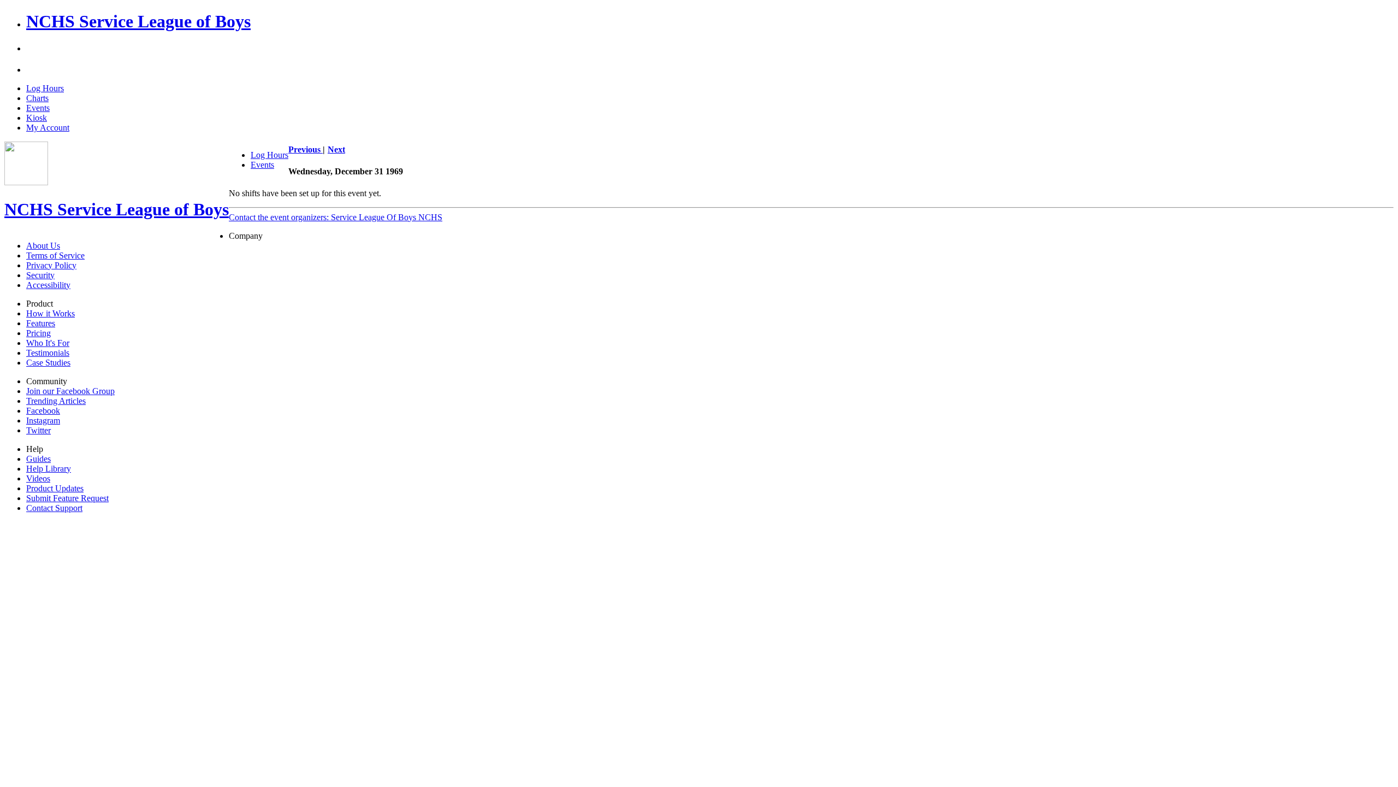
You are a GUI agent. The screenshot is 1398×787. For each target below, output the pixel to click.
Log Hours (45, 88)
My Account (47, 127)
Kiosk (36, 117)
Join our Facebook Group (70, 391)
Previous (305, 149)
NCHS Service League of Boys (138, 21)
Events (38, 108)
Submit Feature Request (67, 498)
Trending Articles (56, 401)
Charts (37, 98)
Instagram (43, 420)
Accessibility (48, 285)
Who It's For (47, 343)
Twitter (38, 430)
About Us (43, 245)
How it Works (50, 313)
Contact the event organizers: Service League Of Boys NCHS (335, 217)
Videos (38, 478)
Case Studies (48, 362)
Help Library (48, 468)
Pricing (38, 333)
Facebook (43, 410)
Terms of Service (55, 255)
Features (40, 323)
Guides (38, 458)
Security (40, 275)
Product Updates (55, 488)
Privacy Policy (51, 265)
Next (336, 149)
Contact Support (54, 508)
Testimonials (47, 352)
